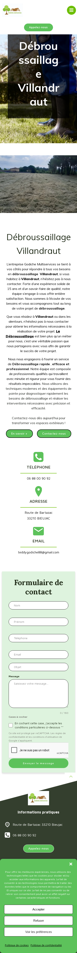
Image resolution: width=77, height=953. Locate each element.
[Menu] (71, 10)
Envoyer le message (38, 763)
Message (14, 676)
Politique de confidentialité (46, 945)
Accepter (38, 909)
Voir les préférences (38, 932)
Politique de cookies (17, 945)
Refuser (38, 920)
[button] (71, 864)
